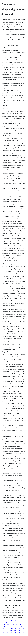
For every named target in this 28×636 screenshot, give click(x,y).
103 (15, 620)
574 (3, 634)
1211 (12, 626)
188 (7, 628)
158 (3, 632)
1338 (8, 626)
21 (23, 628)
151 (7, 630)
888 (7, 622)
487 (15, 628)
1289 (3, 624)
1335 (11, 622)
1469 (11, 628)
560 (11, 632)
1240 (3, 626)
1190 (7, 632)
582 (19, 630)
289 (12, 620)
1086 (3, 620)
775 (3, 630)
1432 (12, 624)
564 (8, 620)
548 (16, 626)
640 (19, 628)
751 (3, 622)
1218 (21, 626)
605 (23, 620)
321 (20, 622)
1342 (16, 622)
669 (11, 630)
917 (24, 622)
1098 (8, 624)
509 (23, 632)
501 (3, 628)
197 (23, 630)
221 (19, 632)
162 (17, 624)
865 (20, 624)
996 (24, 624)
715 (19, 620)
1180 (15, 630)
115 (15, 632)
